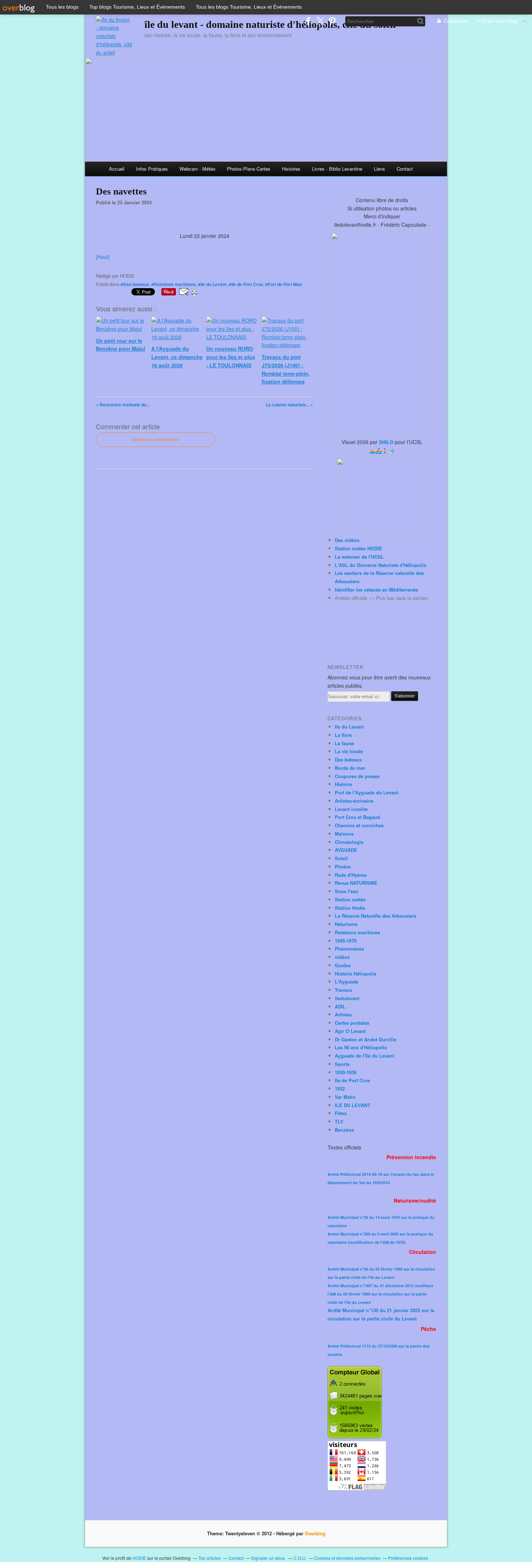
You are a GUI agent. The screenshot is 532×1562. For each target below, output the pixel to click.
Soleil (341, 858)
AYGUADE (346, 849)
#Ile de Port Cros (246, 284)
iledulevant (347, 998)
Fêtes (341, 1113)
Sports (342, 1063)
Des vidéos (347, 540)
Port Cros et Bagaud (357, 817)
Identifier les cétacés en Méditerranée (376, 589)
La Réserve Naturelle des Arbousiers (375, 915)
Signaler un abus (268, 1558)
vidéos (342, 956)
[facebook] (308, 21)
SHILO (386, 442)
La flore (343, 734)
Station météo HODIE (358, 548)
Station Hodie (350, 907)
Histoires (291, 168)
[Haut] (103, 256)
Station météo (350, 899)
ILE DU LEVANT (352, 1105)
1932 (340, 1088)
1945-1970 (345, 940)
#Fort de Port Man (283, 284)
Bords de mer (350, 767)
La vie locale (349, 751)
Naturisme (346, 924)
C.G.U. (300, 1558)
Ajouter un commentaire (155, 439)
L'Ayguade (346, 981)
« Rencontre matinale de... (122, 404)
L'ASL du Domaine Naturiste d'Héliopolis (380, 565)
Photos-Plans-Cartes (248, 168)
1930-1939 (345, 1072)
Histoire (343, 784)
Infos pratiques (152, 168)
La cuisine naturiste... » (289, 404)
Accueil (116, 168)
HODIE (139, 1558)
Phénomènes (349, 948)
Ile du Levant (349, 726)
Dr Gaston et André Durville (365, 1039)
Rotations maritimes (357, 932)
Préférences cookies (408, 1558)
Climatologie (349, 841)
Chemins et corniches (359, 825)
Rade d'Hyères (351, 874)
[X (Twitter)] (320, 21)
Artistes (343, 1014)
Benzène (344, 1129)
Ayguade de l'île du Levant (364, 1055)
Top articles (209, 1558)
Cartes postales (352, 1022)
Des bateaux (348, 759)
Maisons (344, 833)
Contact (405, 168)
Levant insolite (351, 809)
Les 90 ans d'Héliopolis (361, 1047)
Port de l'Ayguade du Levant (366, 792)
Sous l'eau (346, 891)
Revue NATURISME (356, 882)
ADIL (340, 1006)
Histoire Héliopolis (355, 973)
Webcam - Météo (197, 168)
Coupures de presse (357, 776)
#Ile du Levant (212, 284)
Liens (379, 168)
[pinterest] (332, 21)
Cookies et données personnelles (347, 1558)
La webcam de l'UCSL (359, 556)
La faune (344, 743)
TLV (339, 1121)
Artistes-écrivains (354, 800)
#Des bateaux (135, 284)
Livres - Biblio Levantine (337, 168)
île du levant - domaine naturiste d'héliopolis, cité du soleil (270, 24)
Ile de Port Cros (352, 1080)
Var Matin (345, 1096)
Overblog (315, 1533)
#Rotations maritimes (173, 284)
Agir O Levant (350, 1031)
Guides (343, 965)
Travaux (343, 989)
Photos (343, 866)
